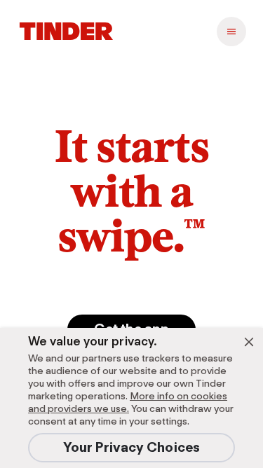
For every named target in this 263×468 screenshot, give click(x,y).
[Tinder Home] (66, 31)
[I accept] (249, 341)
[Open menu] (231, 31)
